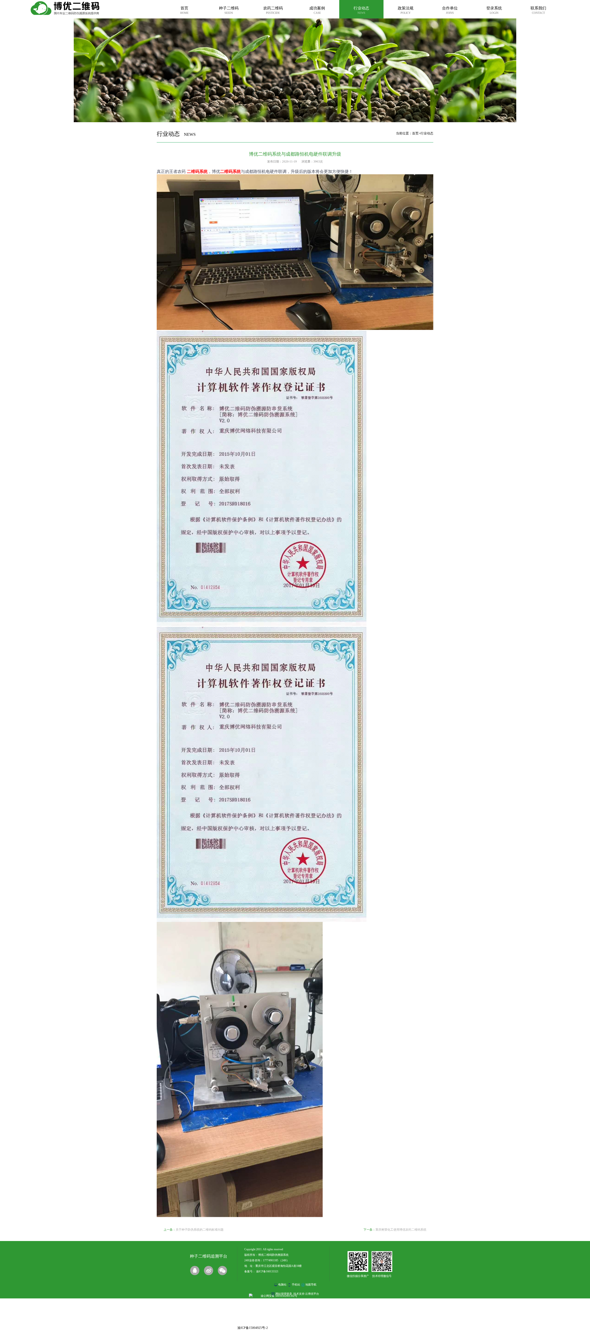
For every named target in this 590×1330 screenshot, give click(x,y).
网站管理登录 (283, 1293)
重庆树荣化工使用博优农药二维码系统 (400, 1229)
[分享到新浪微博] (208, 1270)
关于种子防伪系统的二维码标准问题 (200, 1229)
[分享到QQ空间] (194, 1270)
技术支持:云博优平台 (306, 1293)
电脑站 (282, 1284)
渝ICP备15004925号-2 (252, 1328)
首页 (415, 133)
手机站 (296, 1284)
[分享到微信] (222, 1270)
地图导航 (310, 1284)
